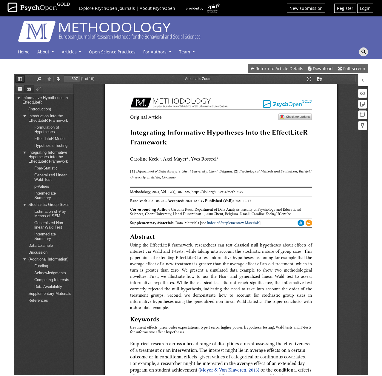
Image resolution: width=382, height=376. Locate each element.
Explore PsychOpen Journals (107, 8)
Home (24, 52)
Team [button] (185, 52)
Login (365, 8)
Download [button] (322, 68)
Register (345, 8)
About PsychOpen (157, 8)
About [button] (43, 52)
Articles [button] (70, 52)
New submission (306, 8)
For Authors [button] (155, 52)
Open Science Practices (112, 52)
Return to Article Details (278, 68)
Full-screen (353, 68)
